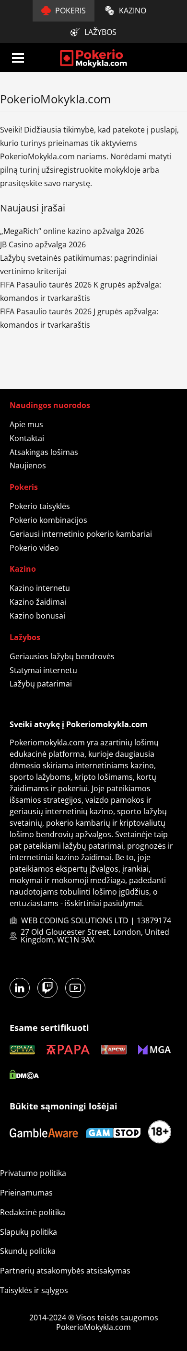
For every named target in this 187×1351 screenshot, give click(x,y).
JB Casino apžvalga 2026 (43, 244)
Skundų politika (28, 1251)
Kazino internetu (40, 588)
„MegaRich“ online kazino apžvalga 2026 (72, 231)
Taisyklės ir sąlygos (34, 1290)
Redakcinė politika (32, 1212)
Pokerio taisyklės (40, 506)
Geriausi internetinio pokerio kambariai (81, 534)
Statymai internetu (43, 670)
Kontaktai (27, 438)
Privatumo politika (33, 1173)
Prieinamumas (26, 1192)
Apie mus (26, 424)
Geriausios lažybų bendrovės (62, 656)
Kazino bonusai (37, 615)
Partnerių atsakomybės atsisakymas (65, 1270)
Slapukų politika (28, 1232)
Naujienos (28, 465)
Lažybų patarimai (41, 683)
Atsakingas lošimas (44, 452)
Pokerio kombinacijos (48, 520)
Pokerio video (34, 548)
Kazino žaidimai (38, 602)
